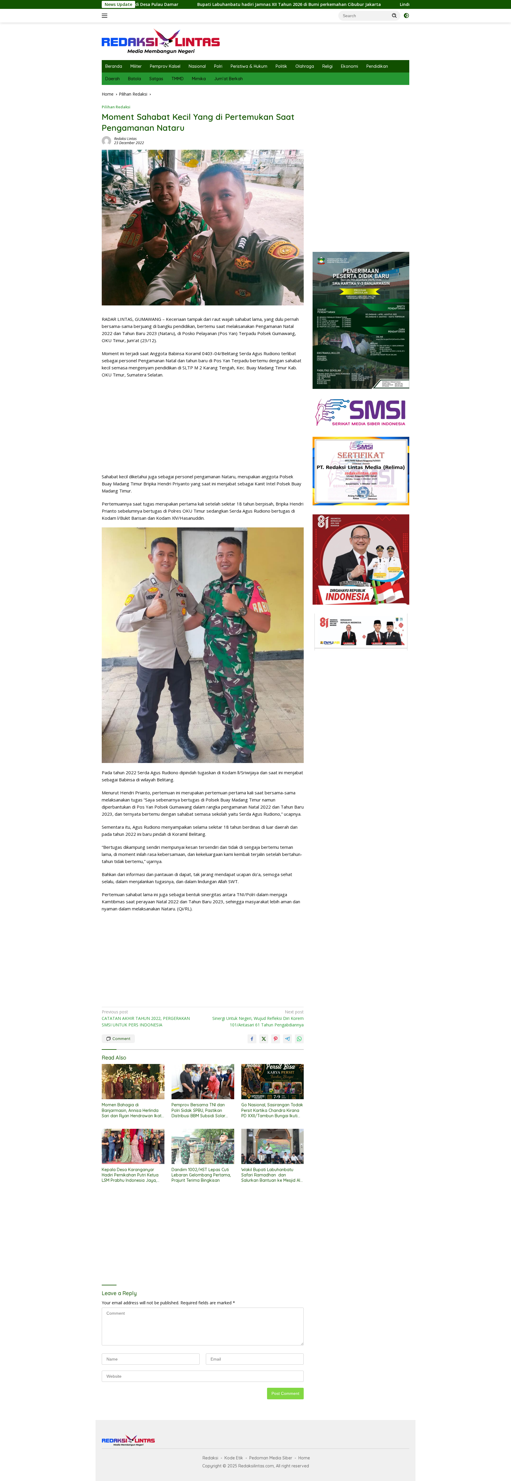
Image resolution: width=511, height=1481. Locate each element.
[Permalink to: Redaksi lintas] (106, 140)
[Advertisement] (203, 425)
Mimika (199, 78)
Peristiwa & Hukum (249, 66)
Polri (218, 66)
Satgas (156, 78)
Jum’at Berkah (228, 78)
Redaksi (210, 1458)
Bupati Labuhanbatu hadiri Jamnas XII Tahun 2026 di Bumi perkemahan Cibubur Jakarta (216, 4)
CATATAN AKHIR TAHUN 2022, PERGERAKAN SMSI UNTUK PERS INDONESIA (146, 1018)
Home (304, 1458)
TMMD (178, 78)
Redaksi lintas (125, 138)
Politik (281, 66)
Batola (134, 78)
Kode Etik (233, 1458)
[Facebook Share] (252, 1038)
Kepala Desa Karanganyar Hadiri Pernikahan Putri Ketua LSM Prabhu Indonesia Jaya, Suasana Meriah (130, 1175)
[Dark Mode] (406, 16)
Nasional (197, 66)
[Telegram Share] (287, 1038)
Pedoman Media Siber (270, 1458)
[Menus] (106, 16)
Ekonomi (349, 66)
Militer (136, 66)
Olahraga (304, 66)
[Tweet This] (263, 1038)
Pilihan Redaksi (116, 107)
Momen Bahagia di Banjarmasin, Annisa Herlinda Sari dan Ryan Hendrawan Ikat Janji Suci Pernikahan (131, 1110)
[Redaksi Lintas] (161, 41)
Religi (327, 66)
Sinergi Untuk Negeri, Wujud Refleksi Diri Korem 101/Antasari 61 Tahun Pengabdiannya (258, 1018)
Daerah (112, 78)
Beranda (113, 66)
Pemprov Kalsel (165, 66)
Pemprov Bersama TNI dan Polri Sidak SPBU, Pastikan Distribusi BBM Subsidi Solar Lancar (198, 1110)
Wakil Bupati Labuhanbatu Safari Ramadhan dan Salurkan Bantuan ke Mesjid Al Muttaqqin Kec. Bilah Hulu (270, 1175)
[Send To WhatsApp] (299, 1038)
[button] (394, 15)
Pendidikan (377, 66)
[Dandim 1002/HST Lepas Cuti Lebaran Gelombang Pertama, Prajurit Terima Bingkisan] (203, 1146)
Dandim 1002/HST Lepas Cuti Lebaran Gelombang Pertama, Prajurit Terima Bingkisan (201, 1175)
